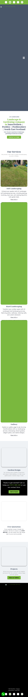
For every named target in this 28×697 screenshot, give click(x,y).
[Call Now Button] (3, 694)
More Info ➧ (14, 199)
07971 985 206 (15, 485)
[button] (14, 137)
